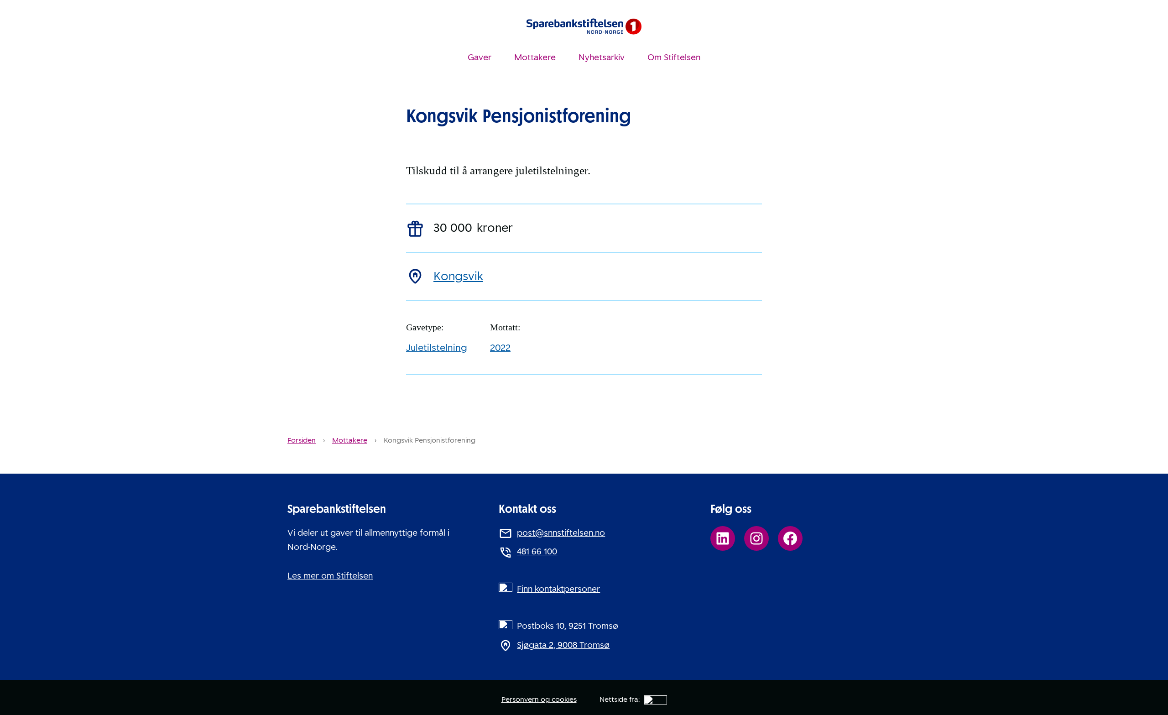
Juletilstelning (436, 347)
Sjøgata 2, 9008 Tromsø (563, 645)
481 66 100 (537, 552)
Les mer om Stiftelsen (330, 576)
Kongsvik (458, 276)
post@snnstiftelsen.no (561, 533)
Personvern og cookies (539, 699)
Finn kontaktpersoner (558, 589)
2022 (500, 347)
